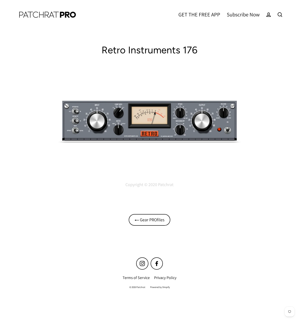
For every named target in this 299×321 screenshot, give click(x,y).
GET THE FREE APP (199, 14)
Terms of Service (136, 277)
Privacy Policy (165, 277)
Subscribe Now (243, 14)
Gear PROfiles (151, 220)
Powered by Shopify (160, 287)
